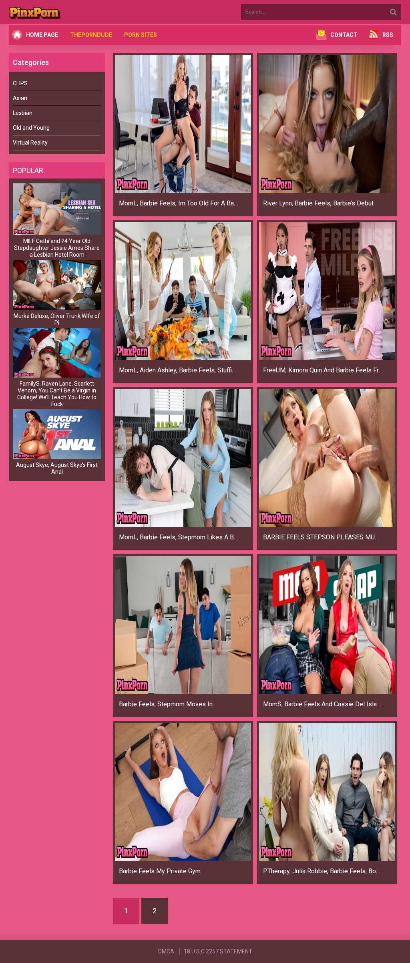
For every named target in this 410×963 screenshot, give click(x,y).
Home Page (42, 35)
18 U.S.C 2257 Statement (218, 951)
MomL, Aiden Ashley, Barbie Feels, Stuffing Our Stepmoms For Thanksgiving (179, 370)
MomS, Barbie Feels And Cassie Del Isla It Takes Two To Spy (323, 704)
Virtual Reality (30, 142)
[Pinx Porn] (57, 12)
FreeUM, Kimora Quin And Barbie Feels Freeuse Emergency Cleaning (323, 370)
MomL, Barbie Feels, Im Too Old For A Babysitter (179, 203)
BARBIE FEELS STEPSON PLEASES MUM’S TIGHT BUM (323, 537)
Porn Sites (140, 35)
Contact (344, 35)
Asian (20, 98)
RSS (387, 35)
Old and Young (31, 128)
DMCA (166, 951)
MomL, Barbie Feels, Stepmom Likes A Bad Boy (179, 537)
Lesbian (22, 113)
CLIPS (20, 83)
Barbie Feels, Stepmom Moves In (166, 704)
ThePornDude (91, 35)
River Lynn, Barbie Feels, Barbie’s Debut (318, 203)
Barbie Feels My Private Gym (160, 871)
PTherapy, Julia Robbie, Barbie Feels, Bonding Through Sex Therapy (323, 871)
